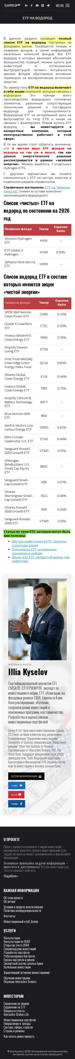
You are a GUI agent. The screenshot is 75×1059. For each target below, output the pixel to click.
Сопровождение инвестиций (20, 948)
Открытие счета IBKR (16, 945)
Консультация (12, 937)
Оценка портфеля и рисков (19, 959)
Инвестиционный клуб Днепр (21, 921)
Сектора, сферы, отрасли (18, 1027)
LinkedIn (14, 785)
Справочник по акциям (16, 1003)
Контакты (9, 916)
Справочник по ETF (14, 1007)
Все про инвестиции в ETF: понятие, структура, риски (39, 543)
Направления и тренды (17, 1023)
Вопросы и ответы (14, 1010)
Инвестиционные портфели (20, 1019)
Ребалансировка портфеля (19, 956)
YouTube (14, 794)
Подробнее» (11, 875)
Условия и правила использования (23, 906)
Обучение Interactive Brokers (20, 981)
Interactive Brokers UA (16, 1014)
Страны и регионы (14, 1030)
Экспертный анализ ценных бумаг (23, 963)
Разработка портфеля (16, 952)
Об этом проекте (14, 897)
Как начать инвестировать (19, 1036)
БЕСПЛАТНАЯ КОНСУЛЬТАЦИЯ (24, 776)
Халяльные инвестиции (17, 967)
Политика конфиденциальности (22, 910)
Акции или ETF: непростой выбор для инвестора (40, 559)
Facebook (14, 803)
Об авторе (9, 901)
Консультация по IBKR (17, 941)
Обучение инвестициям (17, 978)
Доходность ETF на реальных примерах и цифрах (34, 551)
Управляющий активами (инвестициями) (27, 972)
